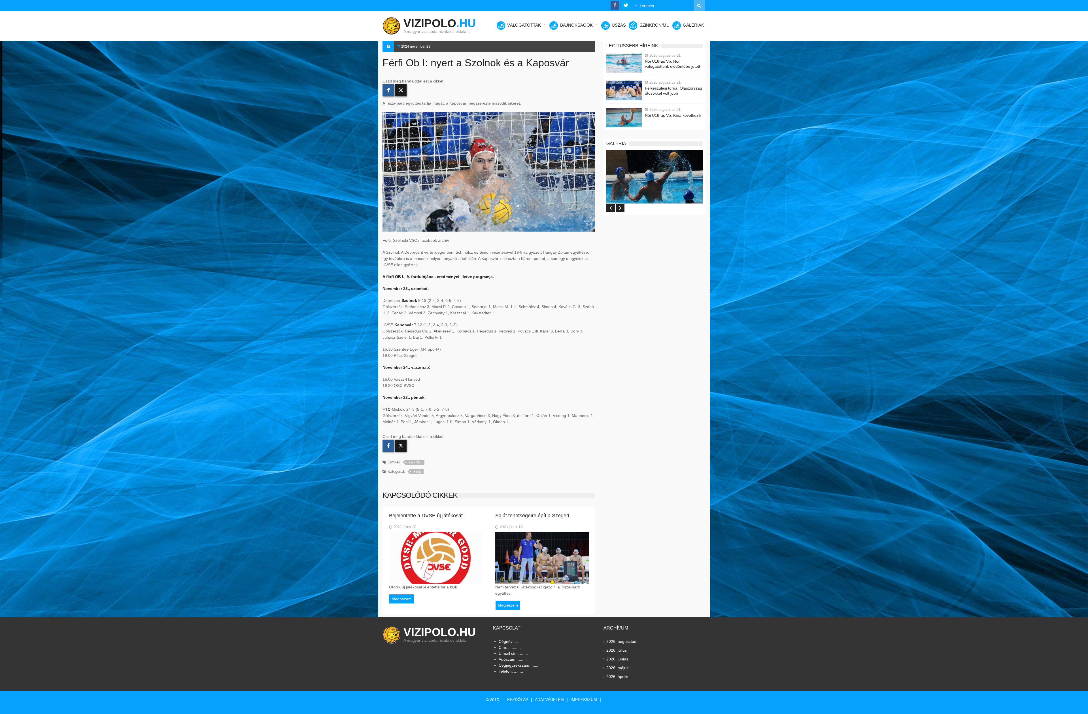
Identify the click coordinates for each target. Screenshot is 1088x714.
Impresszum (584, 699)
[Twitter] (401, 90)
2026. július (616, 650)
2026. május (617, 668)
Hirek (417, 471)
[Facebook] (388, 90)
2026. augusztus (621, 641)
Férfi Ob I (415, 462)
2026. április (617, 676)
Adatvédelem (549, 699)
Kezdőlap (517, 699)
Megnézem (402, 599)
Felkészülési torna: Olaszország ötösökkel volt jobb (673, 91)
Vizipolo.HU (439, 632)
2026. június (617, 659)
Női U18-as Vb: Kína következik (673, 115)
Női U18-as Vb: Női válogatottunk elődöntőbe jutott (672, 64)
